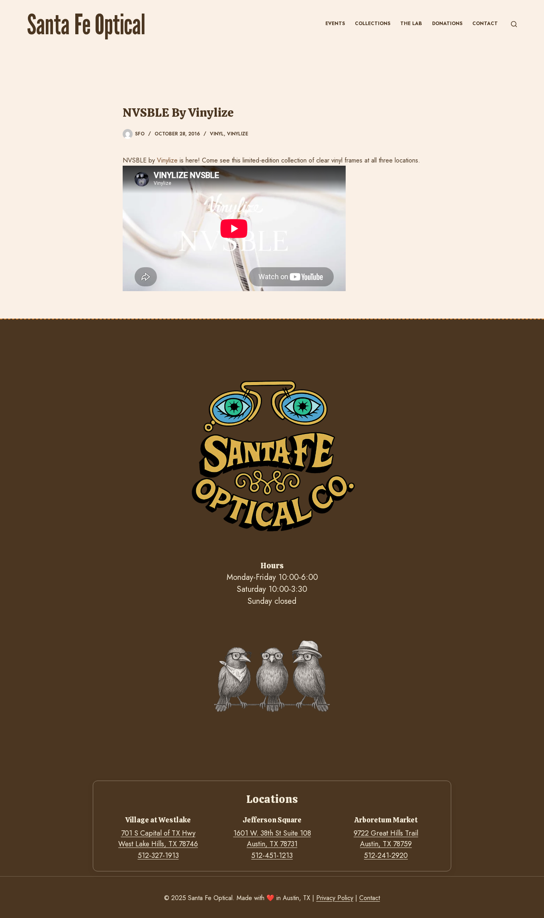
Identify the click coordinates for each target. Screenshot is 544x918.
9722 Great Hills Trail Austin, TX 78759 (386, 838)
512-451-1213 (272, 855)
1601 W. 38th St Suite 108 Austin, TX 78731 (272, 838)
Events (335, 23)
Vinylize (237, 133)
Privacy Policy (334, 897)
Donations (447, 23)
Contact (485, 23)
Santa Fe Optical (86, 24)
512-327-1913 (158, 855)
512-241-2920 (386, 855)
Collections (372, 23)
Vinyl (217, 133)
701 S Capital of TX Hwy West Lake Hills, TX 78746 (158, 838)
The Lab (411, 23)
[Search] (514, 24)
